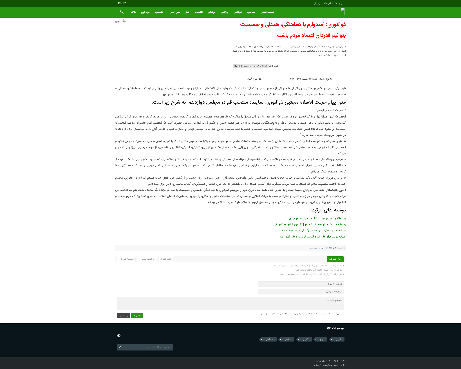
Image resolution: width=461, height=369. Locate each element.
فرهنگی (238, 12)
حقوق (288, 339)
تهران (305, 339)
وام (322, 339)
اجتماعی (159, 12)
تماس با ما (328, 3)
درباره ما (339, 3)
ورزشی (224, 12)
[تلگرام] (119, 3)
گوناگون (145, 12)
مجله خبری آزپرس (324, 361)
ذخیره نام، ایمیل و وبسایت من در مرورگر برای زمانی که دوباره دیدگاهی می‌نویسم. (296, 314)
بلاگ (133, 12)
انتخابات (329, 248)
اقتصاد (199, 12)
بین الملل (175, 12)
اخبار (187, 12)
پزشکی (212, 12)
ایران (322, 248)
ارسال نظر (137, 315)
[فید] (125, 3)
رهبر (317, 248)
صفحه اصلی (267, 12)
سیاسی (251, 12)
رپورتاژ (317, 3)
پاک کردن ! (123, 315)
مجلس (311, 248)
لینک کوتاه (273, 66)
